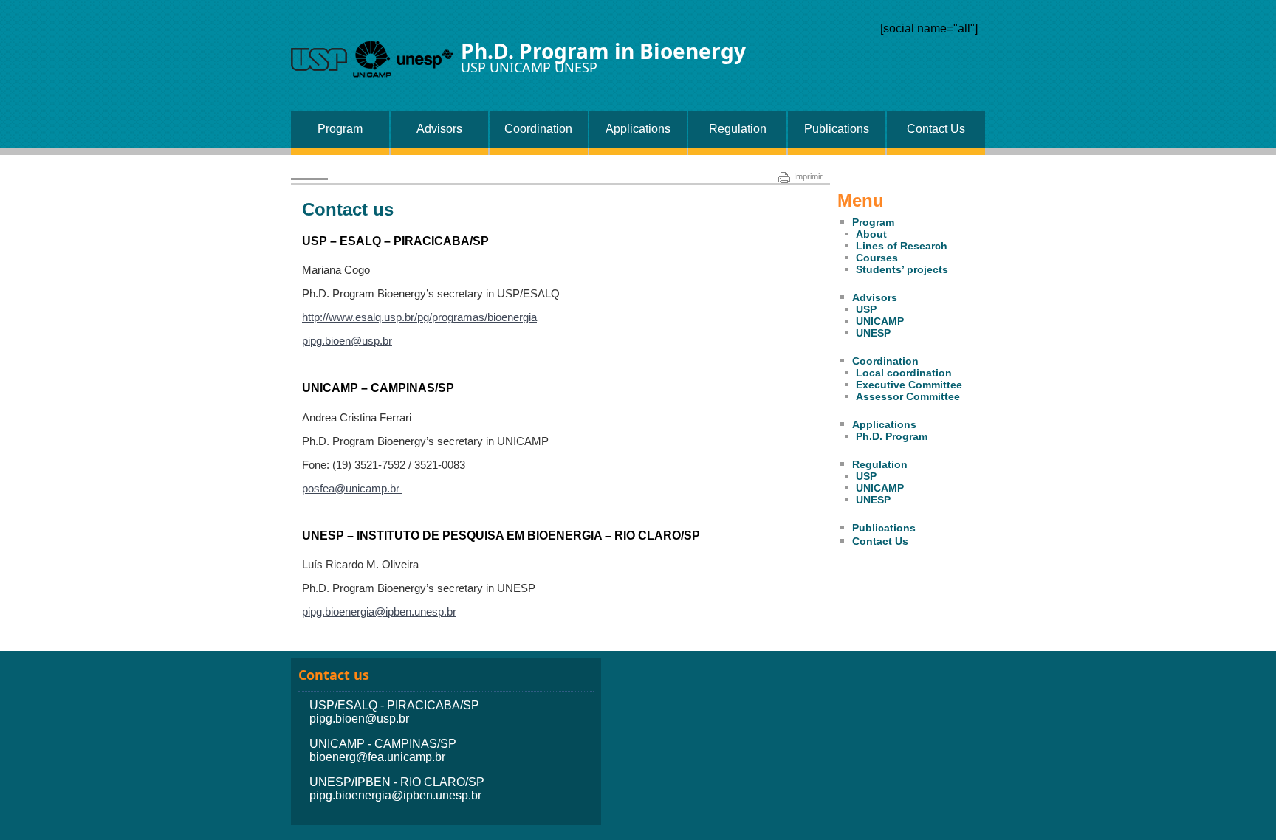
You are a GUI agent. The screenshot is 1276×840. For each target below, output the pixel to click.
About (871, 234)
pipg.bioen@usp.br (347, 340)
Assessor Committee (908, 396)
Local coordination (904, 373)
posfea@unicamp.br (352, 488)
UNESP (873, 333)
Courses (877, 258)
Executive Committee (909, 384)
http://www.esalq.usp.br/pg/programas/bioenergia (419, 317)
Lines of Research (901, 246)
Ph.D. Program (891, 436)
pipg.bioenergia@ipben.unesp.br (379, 611)
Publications (836, 129)
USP (866, 309)
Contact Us (936, 129)
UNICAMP (880, 321)
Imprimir (808, 176)
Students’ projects (902, 269)
